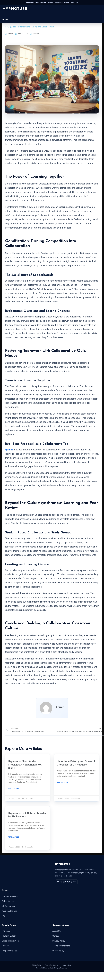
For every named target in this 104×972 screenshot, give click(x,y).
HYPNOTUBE (15, 9)
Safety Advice (8, 901)
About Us (56, 931)
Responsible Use (9, 911)
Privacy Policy (58, 941)
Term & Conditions (51, 965)
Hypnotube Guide (10, 896)
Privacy (5, 946)
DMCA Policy (58, 950)
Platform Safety (9, 936)
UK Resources (8, 906)
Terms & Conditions (61, 946)
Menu (7, 19)
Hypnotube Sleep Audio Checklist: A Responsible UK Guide (24, 765)
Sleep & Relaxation (10, 941)
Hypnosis (6, 931)
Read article (13, 789)
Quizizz (9, 449)
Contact (55, 936)
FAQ (3, 916)
